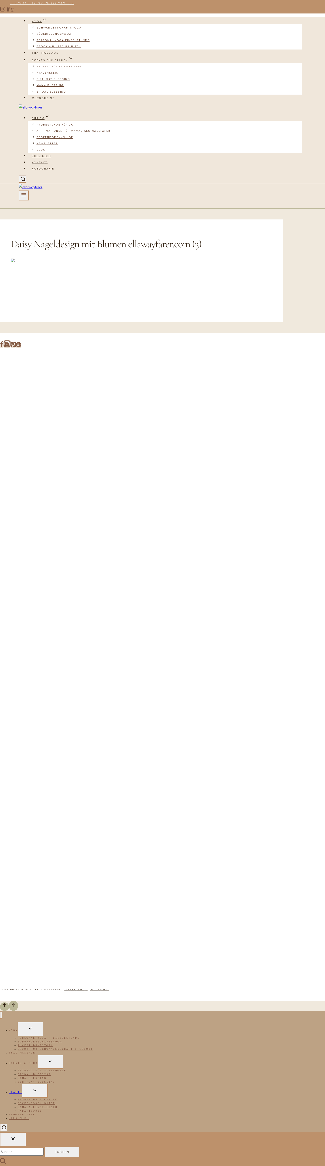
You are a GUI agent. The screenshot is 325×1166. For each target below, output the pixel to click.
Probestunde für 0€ (54, 124)
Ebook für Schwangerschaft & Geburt (55, 1049)
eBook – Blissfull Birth (58, 46)
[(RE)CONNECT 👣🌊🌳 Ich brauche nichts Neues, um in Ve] (60, 430)
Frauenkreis (47, 72)
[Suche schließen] (13, 1139)
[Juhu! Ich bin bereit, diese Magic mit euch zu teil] (20, 399)
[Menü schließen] (1, 1015)
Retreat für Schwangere (58, 66)
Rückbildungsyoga (53, 33)
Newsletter (47, 143)
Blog (41, 149)
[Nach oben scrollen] (4, 1006)
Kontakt (40, 162)
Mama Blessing (50, 85)
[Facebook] (8, 11)
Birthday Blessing (53, 79)
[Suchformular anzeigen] (22, 179)
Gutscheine (43, 97)
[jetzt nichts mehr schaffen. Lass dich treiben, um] (101, 430)
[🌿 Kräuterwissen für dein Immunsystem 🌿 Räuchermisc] (222, 619)
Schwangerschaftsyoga (59, 27)
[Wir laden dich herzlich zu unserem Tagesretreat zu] (263, 673)
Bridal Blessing (51, 91)
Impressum (99, 989)
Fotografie (43, 168)
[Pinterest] (12, 11)
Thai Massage (45, 52)
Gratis (15, 1092)
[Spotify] (18, 346)
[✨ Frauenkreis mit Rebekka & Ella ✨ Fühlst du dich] (182, 566)
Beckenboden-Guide (54, 137)
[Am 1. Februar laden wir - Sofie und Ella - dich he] (141, 572)
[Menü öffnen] (24, 195)
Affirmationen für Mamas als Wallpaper (73, 130)
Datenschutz (76, 989)
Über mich (41, 156)
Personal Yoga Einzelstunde (63, 40)
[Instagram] (2, 11)
